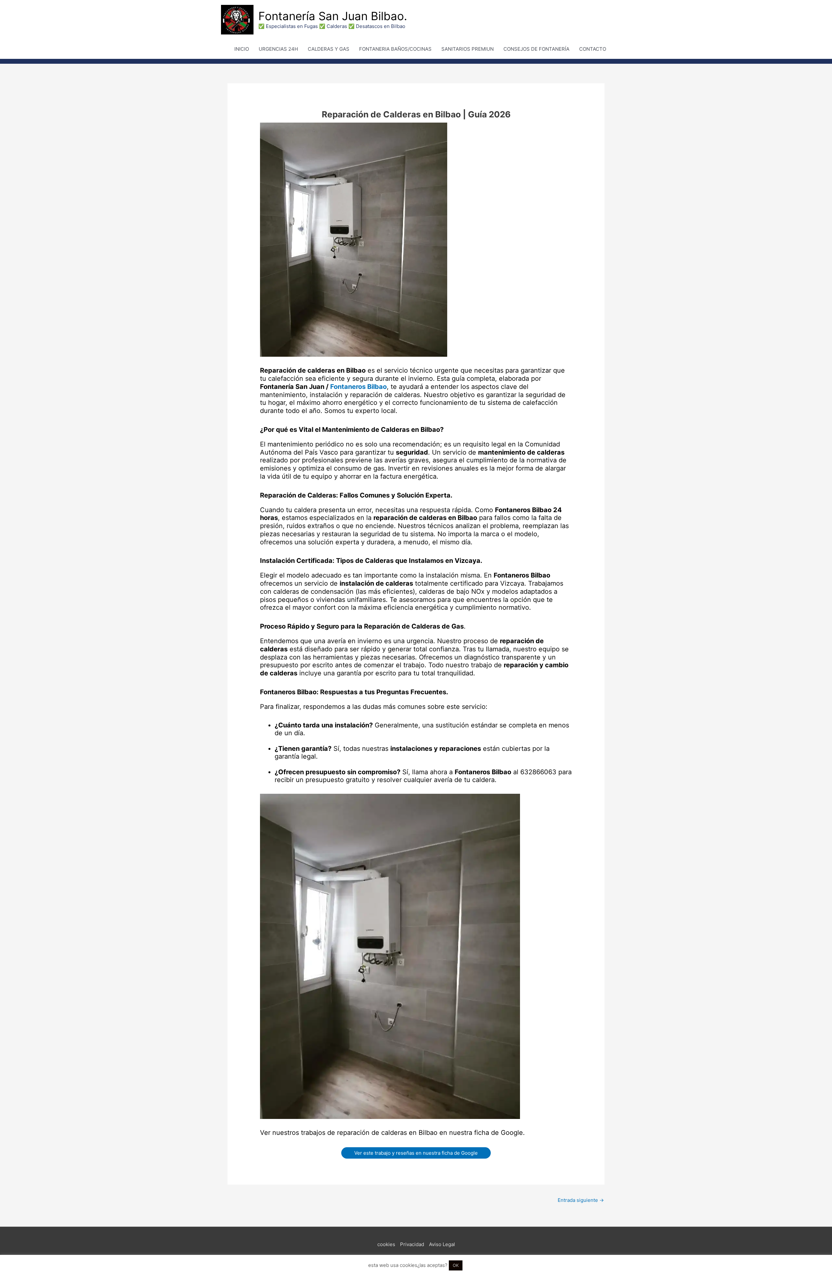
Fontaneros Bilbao (358, 387)
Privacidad (412, 1244)
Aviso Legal (442, 1244)
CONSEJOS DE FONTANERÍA (536, 49)
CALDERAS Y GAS (328, 49)
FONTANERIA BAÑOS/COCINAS (395, 49)
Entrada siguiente (581, 1200)
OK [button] (456, 1265)
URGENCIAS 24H (278, 49)
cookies (386, 1244)
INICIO (241, 49)
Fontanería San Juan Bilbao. (332, 16)
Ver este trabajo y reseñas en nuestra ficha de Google (416, 1153)
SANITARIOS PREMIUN (467, 49)
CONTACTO (592, 49)
